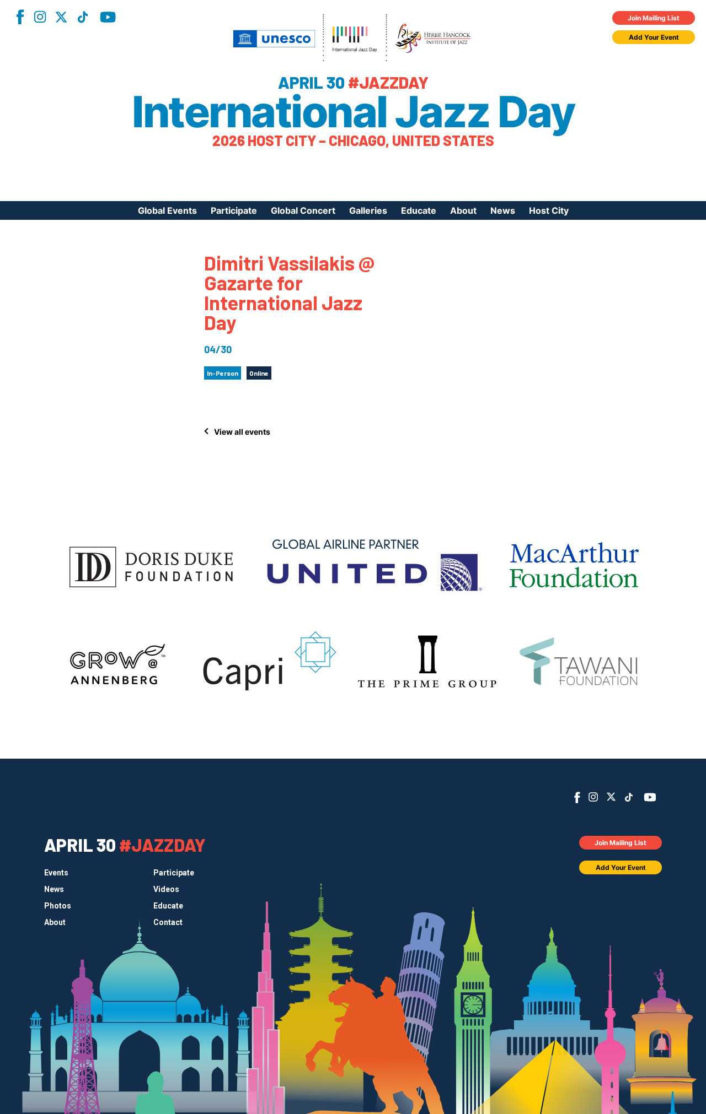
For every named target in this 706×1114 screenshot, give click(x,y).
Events (56, 872)
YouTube (108, 17)
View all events (242, 431)
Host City (549, 210)
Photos (57, 905)
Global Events (167, 210)
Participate (234, 210)
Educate (418, 210)
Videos (166, 889)
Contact (168, 922)
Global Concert (303, 210)
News (502, 210)
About (463, 210)
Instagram (39, 17)
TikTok (82, 17)
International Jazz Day (353, 111)
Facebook (19, 16)
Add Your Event (654, 37)
